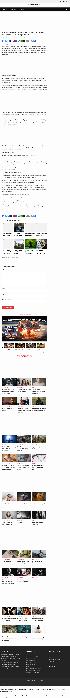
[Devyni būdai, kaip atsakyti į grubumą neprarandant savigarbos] (9, 576)
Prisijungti (51, 655)
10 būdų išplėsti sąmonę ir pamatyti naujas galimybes (9, 448)
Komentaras (5, 272)
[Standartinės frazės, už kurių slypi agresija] (24, 614)
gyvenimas (16, 257)
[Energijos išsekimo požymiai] (9, 500)
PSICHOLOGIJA (25, 37)
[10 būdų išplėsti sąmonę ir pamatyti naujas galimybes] (9, 443)
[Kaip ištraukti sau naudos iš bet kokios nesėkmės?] (39, 404)
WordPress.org (52, 661)
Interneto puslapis (6, 299)
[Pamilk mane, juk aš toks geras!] (39, 500)
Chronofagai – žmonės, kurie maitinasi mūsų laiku (38, 467)
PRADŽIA (5, 9)
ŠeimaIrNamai (16, 37)
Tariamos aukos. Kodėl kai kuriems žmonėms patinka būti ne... (8, 391)
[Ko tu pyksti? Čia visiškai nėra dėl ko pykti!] (24, 386)
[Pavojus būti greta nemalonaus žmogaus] (9, 518)
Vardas (4, 288)
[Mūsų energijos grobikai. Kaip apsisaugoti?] (9, 614)
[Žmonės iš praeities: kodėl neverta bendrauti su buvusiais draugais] (9, 633)
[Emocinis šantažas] (39, 576)
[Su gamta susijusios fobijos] (39, 443)
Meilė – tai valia (35, 672)
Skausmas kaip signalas (23, 504)
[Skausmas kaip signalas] (24, 500)
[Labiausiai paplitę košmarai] (24, 633)
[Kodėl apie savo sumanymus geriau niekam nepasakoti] (9, 557)
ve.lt (9, 257)
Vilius (27, 672)
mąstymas (5, 257)
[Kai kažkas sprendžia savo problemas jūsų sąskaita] (24, 443)
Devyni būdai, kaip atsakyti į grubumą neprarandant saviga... (8, 581)
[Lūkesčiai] (24, 518)
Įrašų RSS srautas (53, 657)
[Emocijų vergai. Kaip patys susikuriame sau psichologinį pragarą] (9, 461)
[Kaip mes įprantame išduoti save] (39, 518)
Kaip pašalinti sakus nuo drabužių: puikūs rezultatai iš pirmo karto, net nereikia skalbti (34, 668)
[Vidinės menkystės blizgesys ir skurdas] (39, 557)
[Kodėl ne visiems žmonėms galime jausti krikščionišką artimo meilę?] (39, 386)
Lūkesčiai (19, 522)
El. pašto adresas (6, 294)
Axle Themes (65, 684)
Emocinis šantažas (37, 579)
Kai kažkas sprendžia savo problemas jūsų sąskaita (23, 448)
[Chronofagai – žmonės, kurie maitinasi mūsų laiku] (39, 461)
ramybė (12, 257)
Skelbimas (28, 666)
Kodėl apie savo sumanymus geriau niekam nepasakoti (7, 563)
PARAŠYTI (22, 9)
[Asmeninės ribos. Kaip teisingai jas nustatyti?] (39, 633)
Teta (27, 659)
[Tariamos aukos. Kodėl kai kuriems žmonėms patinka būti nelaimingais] (9, 386)
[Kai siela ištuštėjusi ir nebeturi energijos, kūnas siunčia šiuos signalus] (24, 461)
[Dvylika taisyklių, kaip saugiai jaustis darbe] (24, 576)
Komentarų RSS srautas (55, 659)
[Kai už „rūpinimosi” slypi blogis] (9, 404)
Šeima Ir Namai (34, 4)
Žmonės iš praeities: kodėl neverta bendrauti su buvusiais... (9, 638)
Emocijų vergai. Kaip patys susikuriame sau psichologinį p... (8, 467)
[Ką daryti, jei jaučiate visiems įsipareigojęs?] (39, 614)
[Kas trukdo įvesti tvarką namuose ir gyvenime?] (24, 557)
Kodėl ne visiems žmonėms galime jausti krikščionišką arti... (38, 391)
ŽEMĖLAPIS (13, 9)
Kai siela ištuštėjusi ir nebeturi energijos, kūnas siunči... (24, 467)
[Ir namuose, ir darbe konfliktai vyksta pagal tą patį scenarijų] (24, 404)
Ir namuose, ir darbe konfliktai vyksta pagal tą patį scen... (24, 410)
